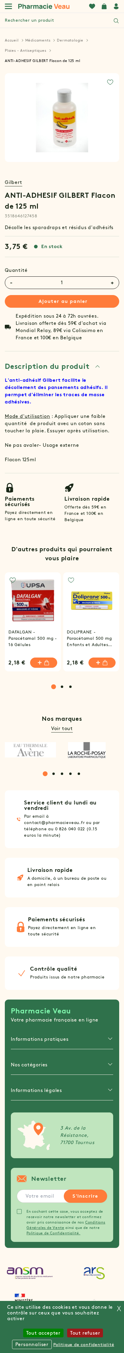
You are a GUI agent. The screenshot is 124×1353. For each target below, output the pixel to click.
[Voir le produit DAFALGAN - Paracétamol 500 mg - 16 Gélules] (32, 600)
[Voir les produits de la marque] (30, 749)
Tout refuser (85, 1333)
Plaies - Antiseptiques (25, 50)
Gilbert (13, 182)
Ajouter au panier (63, 301)
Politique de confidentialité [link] (83, 1344)
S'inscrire (85, 1196)
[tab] (53, 366)
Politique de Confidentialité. (53, 1233)
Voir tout (62, 728)
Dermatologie (70, 40)
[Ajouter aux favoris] (110, 82)
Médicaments (38, 40)
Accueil (12, 40)
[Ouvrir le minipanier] (104, 6)
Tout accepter (43, 1333)
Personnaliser (31, 1344)
